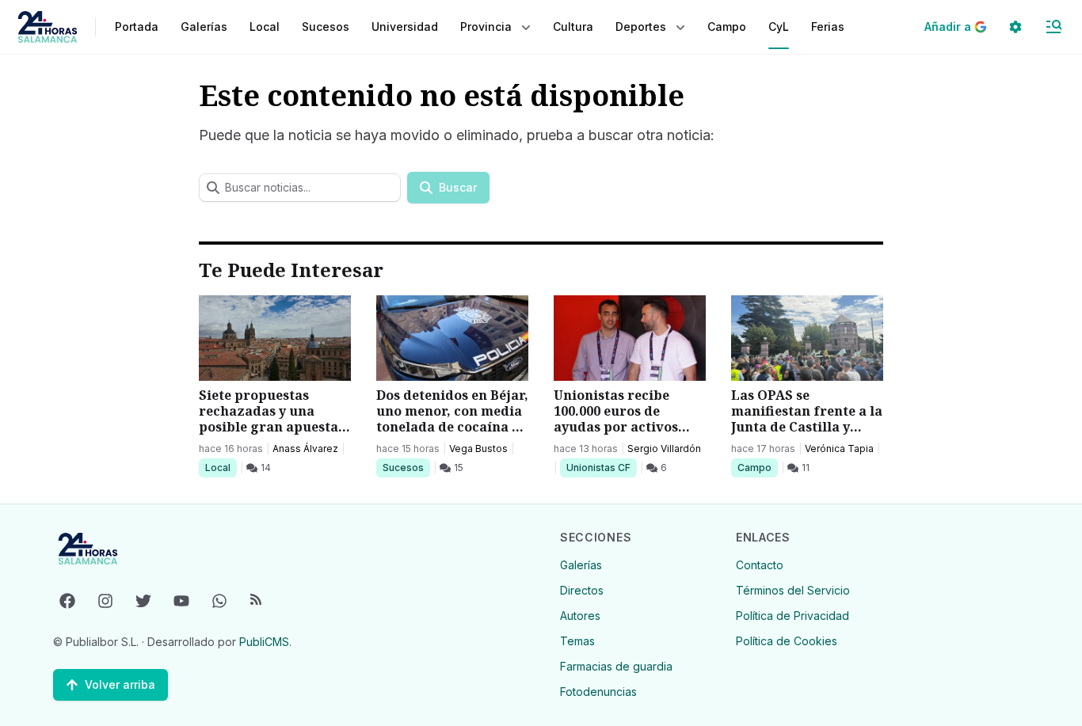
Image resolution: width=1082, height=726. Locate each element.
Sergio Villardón (664, 448)
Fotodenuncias (598, 691)
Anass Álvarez (305, 448)
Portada (136, 26)
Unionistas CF (598, 467)
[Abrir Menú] (1053, 27)
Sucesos (406, 467)
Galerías (204, 26)
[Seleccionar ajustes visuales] (1015, 27)
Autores (580, 615)
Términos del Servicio (793, 590)
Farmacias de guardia (616, 666)
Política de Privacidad (792, 615)
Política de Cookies (786, 641)
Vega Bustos (478, 448)
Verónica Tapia (839, 448)
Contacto (759, 565)
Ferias (827, 26)
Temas (577, 641)
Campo (757, 467)
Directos (582, 590)
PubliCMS (264, 641)
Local (220, 467)
